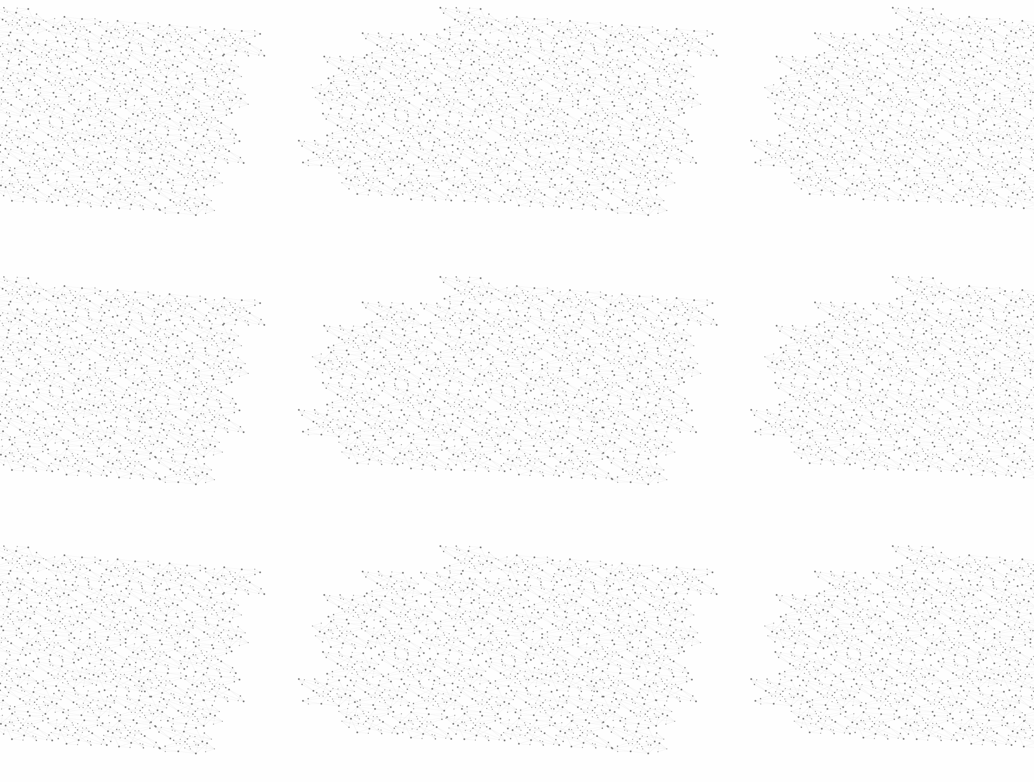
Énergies (411, 137)
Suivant (632, 690)
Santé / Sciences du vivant (422, 207)
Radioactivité (417, 170)
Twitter (616, 724)
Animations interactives (413, 109)
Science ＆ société (578, 102)
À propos (420, 11)
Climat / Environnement (419, 183)
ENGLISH (637, 11)
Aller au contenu (570, 27)
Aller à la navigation (598, 27)
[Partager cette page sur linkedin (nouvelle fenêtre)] (578, 165)
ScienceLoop (415, 289)
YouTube (628, 724)
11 (542, 690)
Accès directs (600, 11)
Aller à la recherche (629, 27)
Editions (408, 241)
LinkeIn (634, 724)
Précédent (470, 690)
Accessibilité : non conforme (537, 724)
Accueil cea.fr (623, 63)
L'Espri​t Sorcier (526, 337)
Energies (524, 102)
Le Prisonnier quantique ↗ (415, 305)
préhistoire (545, 417)
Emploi (576, 11)
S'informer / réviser (452, 70)
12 (552, 690)
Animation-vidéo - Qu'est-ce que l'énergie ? (497, 375)
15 (580, 690)
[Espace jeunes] (444, 48)
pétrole (520, 417)
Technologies (417, 228)
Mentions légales (405, 724)
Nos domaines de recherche (459, 11)
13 (561, 690)
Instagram (622, 724)
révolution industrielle (562, 425)
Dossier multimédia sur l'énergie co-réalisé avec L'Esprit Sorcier (514, 396)
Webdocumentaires (422, 277)
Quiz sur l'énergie (477, 391)
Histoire (602, 102)
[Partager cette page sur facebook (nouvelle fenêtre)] (553, 158)
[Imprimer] (465, 158)
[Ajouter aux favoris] (492, 158)
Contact (569, 63)
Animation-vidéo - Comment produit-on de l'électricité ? (507, 380)
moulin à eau (606, 425)
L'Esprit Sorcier (501, 102)
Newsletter (595, 724)
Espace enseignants (539, 63)
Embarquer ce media (624, 321)
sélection (470, 433)
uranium (498, 417)
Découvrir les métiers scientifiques (566, 70)
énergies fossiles (610, 417)
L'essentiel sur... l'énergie (484, 385)
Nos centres (553, 11)
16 (589, 690)
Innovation (500, 11)
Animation (476, 102)
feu (630, 425)
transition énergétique (486, 425)
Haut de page (973, 674)
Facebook (609, 724)
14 (570, 690)
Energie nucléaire (547, 102)
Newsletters (505, 63)
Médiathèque (594, 63)
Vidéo (460, 102)
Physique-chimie (421, 195)
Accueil (412, 92)
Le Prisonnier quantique (667, 63)
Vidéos (454, 92)
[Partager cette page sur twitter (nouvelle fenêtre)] (495, 165)
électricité (574, 417)
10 (533, 690)
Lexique (573, 724)
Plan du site (497, 724)
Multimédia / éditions (500, 70)
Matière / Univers (422, 219)
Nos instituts (526, 11)
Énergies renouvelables (418, 158)
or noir (524, 425)
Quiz (402, 253)
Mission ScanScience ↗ (419, 326)
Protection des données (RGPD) (453, 724)
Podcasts (409, 265)
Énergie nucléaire (423, 146)
